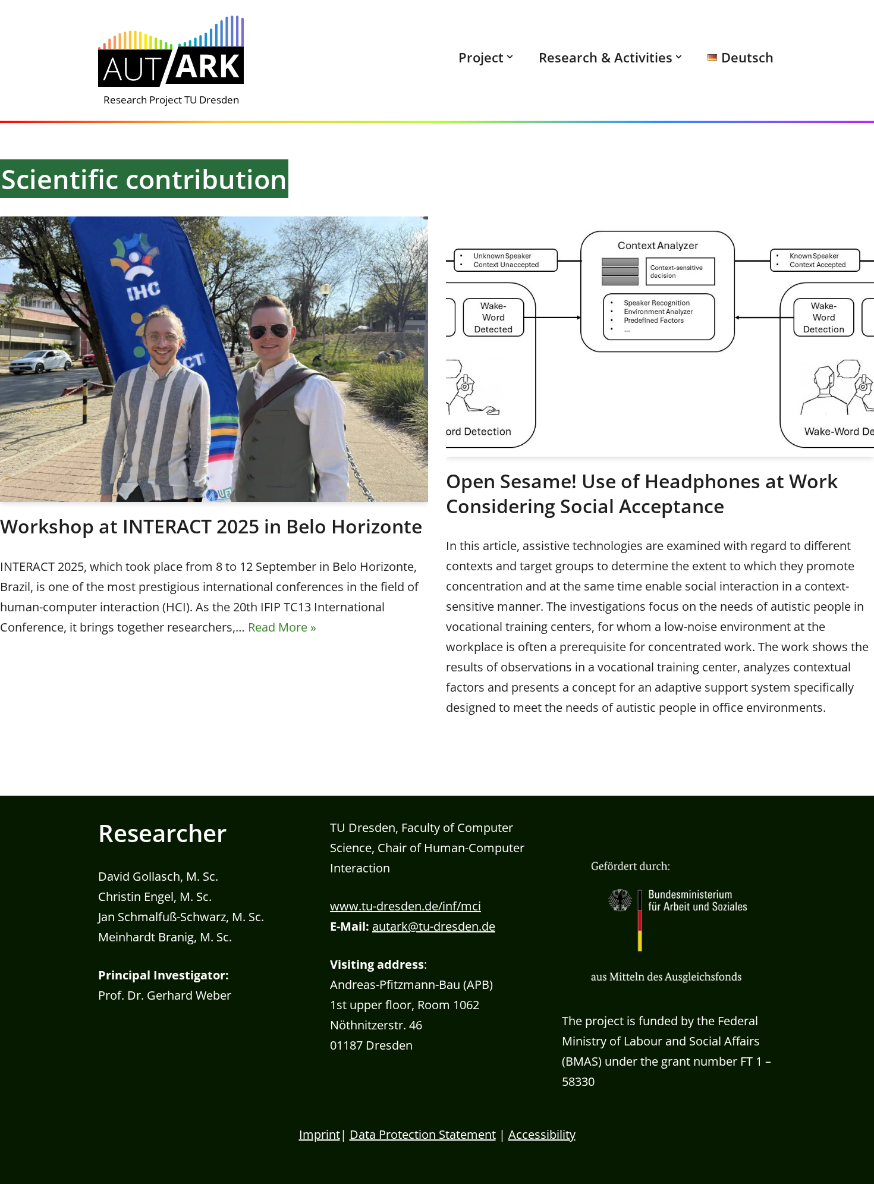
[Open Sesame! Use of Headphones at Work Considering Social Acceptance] (660, 336)
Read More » (282, 627)
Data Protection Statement (423, 1134)
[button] (510, 57)
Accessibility (542, 1134)
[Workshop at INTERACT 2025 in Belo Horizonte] (214, 359)
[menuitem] (485, 60)
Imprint (319, 1134)
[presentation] (481, 57)
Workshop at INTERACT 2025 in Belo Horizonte (211, 526)
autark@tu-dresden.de (433, 926)
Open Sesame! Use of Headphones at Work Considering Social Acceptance (642, 493)
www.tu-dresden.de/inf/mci (405, 906)
